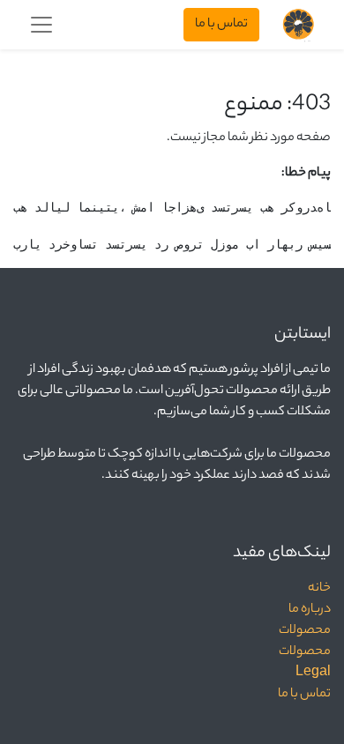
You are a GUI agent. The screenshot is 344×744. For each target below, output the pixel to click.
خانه (319, 588)
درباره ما (309, 610)
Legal (313, 673)
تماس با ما (221, 24)
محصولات (305, 631)
